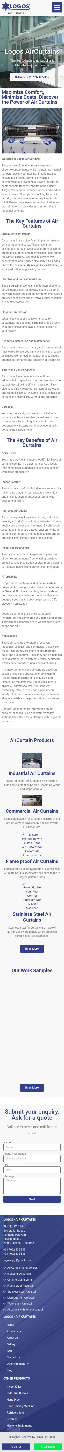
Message (8, 1176)
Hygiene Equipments (19, 1425)
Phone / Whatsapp (14, 1153)
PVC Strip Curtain (17, 1393)
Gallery (11, 1344)
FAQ (9, 1350)
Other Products (16, 1363)
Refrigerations (15, 1412)
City (5, 1165)
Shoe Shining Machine (20, 1406)
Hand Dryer (14, 1399)
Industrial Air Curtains (32, 773)
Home (10, 1324)
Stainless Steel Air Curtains (32, 917)
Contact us (13, 1357)
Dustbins (12, 1419)
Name (7, 1142)
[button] (57, 7)
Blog (9, 1370)
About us (12, 1337)
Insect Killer (14, 1386)
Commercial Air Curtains (32, 811)
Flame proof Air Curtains (32, 861)
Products (12, 1331)
